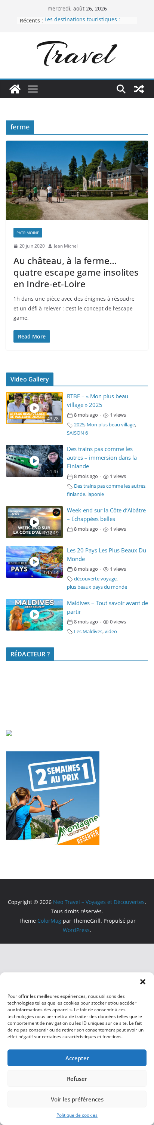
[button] (143, 981)
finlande (76, 494)
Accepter (77, 1058)
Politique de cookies (77, 1115)
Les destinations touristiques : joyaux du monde (82, 24)
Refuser (77, 1078)
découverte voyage (95, 579)
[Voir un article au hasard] (139, 89)
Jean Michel (66, 246)
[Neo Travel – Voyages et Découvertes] (15, 89)
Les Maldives (88, 631)
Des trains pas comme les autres (109, 486)
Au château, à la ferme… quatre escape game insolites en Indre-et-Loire (76, 272)
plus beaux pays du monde (97, 587)
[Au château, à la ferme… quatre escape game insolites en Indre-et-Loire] (77, 181)
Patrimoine (27, 232)
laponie (95, 494)
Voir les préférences (77, 1099)
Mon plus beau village (111, 425)
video (111, 631)
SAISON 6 (77, 433)
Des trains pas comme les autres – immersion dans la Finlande (102, 457)
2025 (79, 425)
